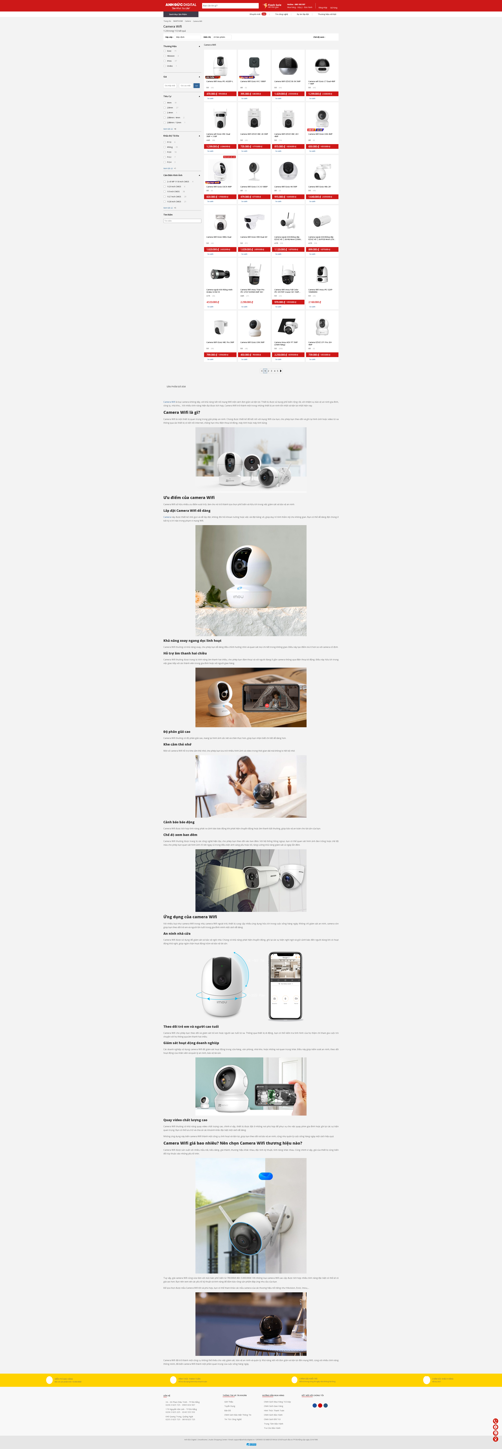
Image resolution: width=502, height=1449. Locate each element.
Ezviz (171, 51)
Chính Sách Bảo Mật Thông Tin (237, 1414)
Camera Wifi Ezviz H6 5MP (285, 187)
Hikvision (173, 56)
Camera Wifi (197, 21)
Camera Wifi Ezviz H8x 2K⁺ (319, 187)
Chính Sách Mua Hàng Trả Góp (277, 1401)
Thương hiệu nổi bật (326, 14)
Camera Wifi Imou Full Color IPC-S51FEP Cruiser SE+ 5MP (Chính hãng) (286, 290)
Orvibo (172, 66)
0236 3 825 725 (173, 1405)
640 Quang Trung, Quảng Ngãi (179, 1416)
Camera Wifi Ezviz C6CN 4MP (219, 187)
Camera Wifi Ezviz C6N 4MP (320, 134)
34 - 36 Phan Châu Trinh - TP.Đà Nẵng (183, 1402)
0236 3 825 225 (173, 1412)
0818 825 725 (188, 1419)
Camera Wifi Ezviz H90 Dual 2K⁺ (254, 237)
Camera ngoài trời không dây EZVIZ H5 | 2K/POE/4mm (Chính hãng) (322, 238)
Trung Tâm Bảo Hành (273, 1423)
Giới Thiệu (228, 1401)
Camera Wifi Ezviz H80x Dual (218, 237)
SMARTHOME (178, 21)
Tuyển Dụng (229, 1406)
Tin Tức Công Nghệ (232, 1419)
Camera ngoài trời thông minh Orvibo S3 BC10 (219, 290)
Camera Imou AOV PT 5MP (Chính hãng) (286, 343)
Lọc (196, 85)
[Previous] (262, 371)
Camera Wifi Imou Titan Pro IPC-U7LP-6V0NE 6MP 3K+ (252, 290)
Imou (172, 61)
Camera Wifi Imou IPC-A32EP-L (219, 81)
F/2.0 (171, 152)
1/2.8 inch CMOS (176, 201)
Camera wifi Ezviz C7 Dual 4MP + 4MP (321, 82)
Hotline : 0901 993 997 (296, 4)
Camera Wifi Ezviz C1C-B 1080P (254, 187)
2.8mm (172, 107)
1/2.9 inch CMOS (176, 186)
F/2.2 (171, 157)
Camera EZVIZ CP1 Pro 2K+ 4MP (320, 343)
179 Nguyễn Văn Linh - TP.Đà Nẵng (181, 1409)
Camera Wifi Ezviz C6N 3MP (252, 342)
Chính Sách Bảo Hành (273, 1414)
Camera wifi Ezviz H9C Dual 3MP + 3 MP (218, 135)
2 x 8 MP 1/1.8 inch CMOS (180, 181)
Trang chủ (167, 21)
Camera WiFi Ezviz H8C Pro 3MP (220, 342)
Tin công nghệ (281, 14)
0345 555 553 (188, 1412)
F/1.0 (171, 142)
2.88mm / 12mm (176, 122)
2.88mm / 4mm (175, 117)
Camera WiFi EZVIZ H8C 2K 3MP (254, 134)
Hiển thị (207, 37)
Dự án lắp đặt (302, 14)
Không (172, 147)
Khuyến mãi (257, 14)
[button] (181, 14)
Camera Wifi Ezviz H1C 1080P (253, 81)
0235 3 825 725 (173, 1419)
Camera (188, 21)
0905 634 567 (188, 1405)
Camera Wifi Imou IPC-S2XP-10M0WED (320, 290)
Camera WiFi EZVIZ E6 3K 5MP (287, 81)
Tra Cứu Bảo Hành (272, 1428)
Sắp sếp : (169, 37)
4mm (172, 102)
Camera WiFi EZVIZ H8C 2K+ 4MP (286, 135)
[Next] (281, 371)
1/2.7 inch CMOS (176, 196)
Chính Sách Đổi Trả (272, 1419)
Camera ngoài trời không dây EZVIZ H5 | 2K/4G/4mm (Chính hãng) (287, 238)
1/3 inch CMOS (176, 191)
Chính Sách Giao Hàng (273, 1406)
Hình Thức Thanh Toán (274, 1410)
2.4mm (172, 112)
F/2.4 (171, 162)
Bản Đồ (227, 1410)
